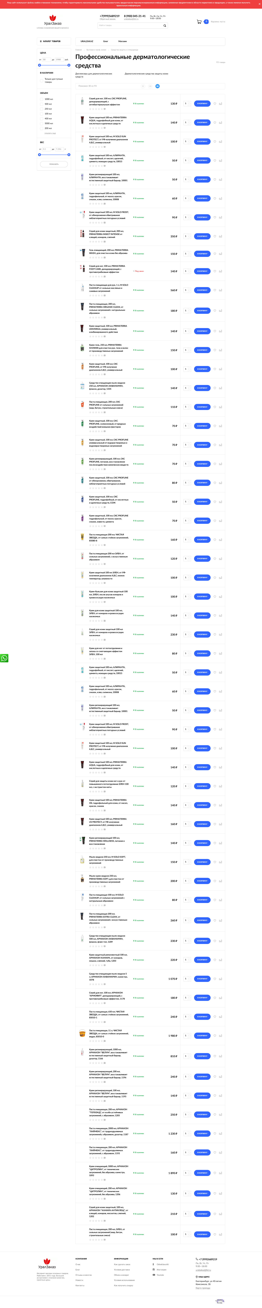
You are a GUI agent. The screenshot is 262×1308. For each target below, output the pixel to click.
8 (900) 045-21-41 (135, 16)
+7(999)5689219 (109, 16)
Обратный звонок (108, 19)
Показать (54, 164)
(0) (105, 109)
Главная (78, 50)
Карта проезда (203, 1288)
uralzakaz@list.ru (131, 19)
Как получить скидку (123, 1286)
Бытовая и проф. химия (96, 50)
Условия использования (124, 1280)
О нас (78, 1265)
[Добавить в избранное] (215, 672)
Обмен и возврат (121, 1275)
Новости (79, 1280)
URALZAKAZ (87, 41)
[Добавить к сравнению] (220, 672)
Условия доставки (122, 1270)
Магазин (122, 41)
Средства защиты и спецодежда (124, 50)
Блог (105, 41)
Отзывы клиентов (84, 1275)
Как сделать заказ (122, 1265)
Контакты (80, 1286)
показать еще (50, 133)
